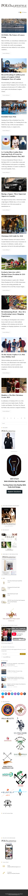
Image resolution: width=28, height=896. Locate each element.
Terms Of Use (21, 890)
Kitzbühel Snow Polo (8, 117)
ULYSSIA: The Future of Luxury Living (14, 671)
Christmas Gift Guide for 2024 (12, 236)
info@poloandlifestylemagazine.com (14, 866)
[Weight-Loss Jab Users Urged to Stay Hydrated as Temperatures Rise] (3, 685)
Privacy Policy (17, 890)
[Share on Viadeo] (2, 697)
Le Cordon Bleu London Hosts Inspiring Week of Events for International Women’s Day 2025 (13, 154)
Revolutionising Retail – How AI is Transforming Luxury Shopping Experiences (13, 314)
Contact (7, 890)
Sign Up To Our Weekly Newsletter (13, 873)
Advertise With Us (4, 890)
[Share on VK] (18, 694)
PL (13, 891)
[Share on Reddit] (21, 694)
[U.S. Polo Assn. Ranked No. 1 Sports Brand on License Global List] (3, 664)
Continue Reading (7, 53)
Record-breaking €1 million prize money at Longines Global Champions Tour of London (13, 77)
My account (10, 890)
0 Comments (15, 666)
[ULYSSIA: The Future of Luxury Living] (3, 671)
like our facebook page (8, 813)
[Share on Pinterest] (9, 694)
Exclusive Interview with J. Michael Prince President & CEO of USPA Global (13, 274)
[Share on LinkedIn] (12, 694)
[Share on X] (2, 694)
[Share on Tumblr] (24, 694)
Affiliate (24, 890)
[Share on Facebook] (6, 694)
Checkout (14, 890)
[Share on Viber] (15, 694)
